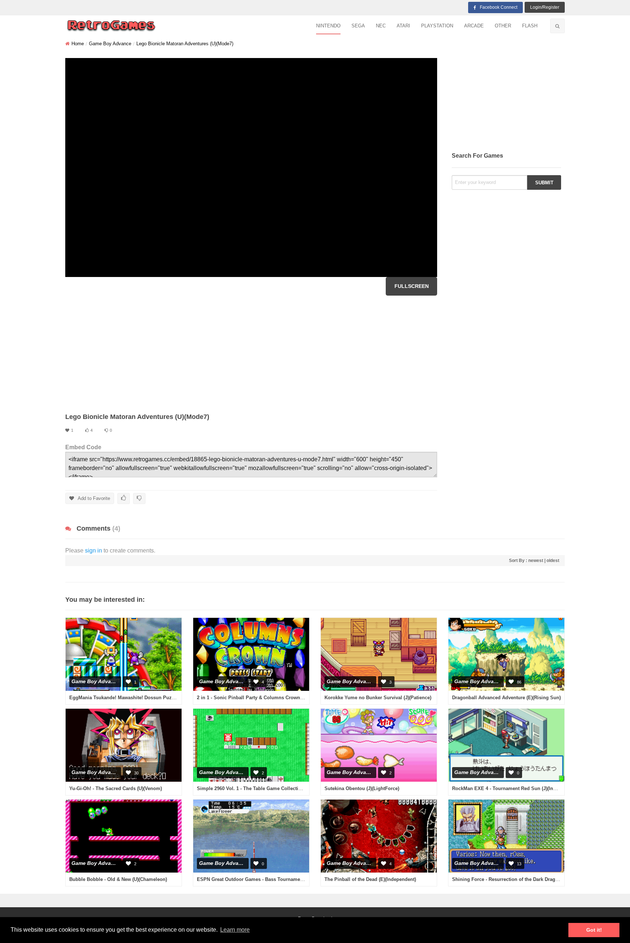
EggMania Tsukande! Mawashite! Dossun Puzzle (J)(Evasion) (137, 697)
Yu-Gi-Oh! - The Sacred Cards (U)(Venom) (115, 788)
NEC (381, 25)
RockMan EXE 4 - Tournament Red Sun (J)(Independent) (515, 788)
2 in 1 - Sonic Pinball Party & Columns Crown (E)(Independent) (268, 697)
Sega (358, 25)
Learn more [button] (235, 930)
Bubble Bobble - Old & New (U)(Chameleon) (118, 879)
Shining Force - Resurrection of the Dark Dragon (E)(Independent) (526, 879)
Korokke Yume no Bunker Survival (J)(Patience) (377, 697)
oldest (553, 560)
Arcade (474, 25)
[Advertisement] (251, 354)
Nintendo (328, 25)
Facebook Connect (498, 7)
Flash (529, 25)
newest (535, 560)
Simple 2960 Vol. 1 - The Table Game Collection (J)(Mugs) (261, 788)
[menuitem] (328, 26)
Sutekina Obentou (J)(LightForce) (361, 788)
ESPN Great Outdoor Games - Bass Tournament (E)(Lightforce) (267, 879)
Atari (403, 25)
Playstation (437, 25)
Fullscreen (411, 286)
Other (503, 25)
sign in (93, 550)
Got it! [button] (594, 930)
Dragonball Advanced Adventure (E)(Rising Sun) (506, 697)
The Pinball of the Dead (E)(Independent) (370, 879)
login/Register (544, 7)
